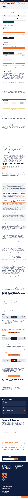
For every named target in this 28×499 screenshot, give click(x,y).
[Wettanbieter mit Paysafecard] (8, 44)
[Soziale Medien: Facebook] (3, 479)
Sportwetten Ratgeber (7, 2)
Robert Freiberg (6, 7)
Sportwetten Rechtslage (12, 2)
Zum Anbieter (14, 32)
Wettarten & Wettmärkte (6, 468)
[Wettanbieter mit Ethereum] (10, 28)
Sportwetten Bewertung (19, 465)
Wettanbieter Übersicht (6, 465)
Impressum (17, 467)
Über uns (16, 468)
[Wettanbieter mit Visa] (6, 28)
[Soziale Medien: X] (3, 474)
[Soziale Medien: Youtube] (3, 476)
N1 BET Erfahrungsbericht (19, 53)
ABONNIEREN (16, 459)
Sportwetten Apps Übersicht (6, 467)
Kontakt (16, 469)
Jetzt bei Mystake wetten (13, 354)
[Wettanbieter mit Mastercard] (4, 28)
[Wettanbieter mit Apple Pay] (8, 28)
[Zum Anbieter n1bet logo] (8, 53)
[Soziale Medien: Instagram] (6, 474)
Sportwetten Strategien (6, 469)
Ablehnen (24, 498)
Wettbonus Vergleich (5, 466)
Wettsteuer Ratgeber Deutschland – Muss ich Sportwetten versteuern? (14, 436)
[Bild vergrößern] (24, 316)
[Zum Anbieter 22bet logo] (8, 22)
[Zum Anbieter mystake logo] (8, 38)
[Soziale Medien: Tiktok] (6, 476)
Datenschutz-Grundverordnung (12, 246)
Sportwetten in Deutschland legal (10, 432)
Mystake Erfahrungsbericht (19, 37)
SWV (3, 2)
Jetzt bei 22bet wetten (13, 332)
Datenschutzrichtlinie (18, 466)
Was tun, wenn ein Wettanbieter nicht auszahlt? (10, 442)
